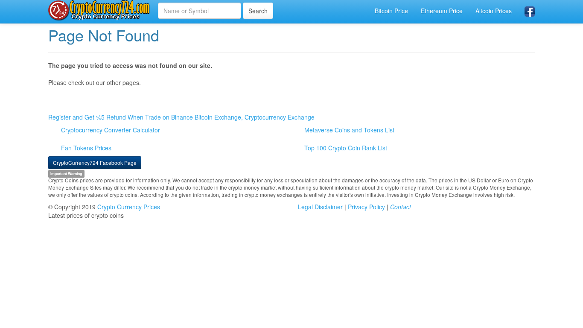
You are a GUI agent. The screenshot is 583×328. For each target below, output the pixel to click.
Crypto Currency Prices (128, 206)
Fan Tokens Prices (86, 148)
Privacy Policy (366, 206)
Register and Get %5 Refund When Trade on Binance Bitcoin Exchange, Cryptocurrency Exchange (181, 117)
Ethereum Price (442, 10)
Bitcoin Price (391, 10)
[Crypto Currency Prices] (100, 10)
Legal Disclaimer (320, 206)
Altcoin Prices (493, 10)
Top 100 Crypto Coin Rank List (345, 148)
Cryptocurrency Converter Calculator (110, 130)
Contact (400, 206)
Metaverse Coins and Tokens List (349, 130)
